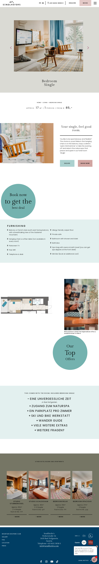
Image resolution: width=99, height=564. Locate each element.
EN (43, 3)
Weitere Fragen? (50, 430)
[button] (49, 398)
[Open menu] (95, 3)
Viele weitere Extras (51, 425)
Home (39, 102)
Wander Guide (50, 420)
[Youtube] (51, 561)
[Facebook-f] (41, 561)
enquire (72, 3)
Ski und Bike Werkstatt (50, 415)
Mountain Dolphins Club (11, 534)
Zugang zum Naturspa (51, 406)
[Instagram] (46, 561)
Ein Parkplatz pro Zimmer (50, 410)
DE (40, 3)
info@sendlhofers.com (49, 546)
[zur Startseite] (11, 3)
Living (45, 102)
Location (5, 543)
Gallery (5, 537)
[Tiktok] (57, 561)
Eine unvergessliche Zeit (50, 398)
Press (4, 546)
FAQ (3, 540)
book (85, 3)
